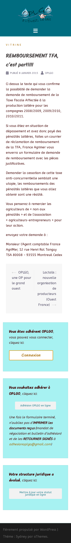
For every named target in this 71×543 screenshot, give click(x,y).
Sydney (21, 536)
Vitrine (14, 44)
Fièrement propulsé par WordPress (29, 529)
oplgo (49, 72)
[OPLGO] (35, 13)
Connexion (31, 355)
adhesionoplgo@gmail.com (30, 444)
